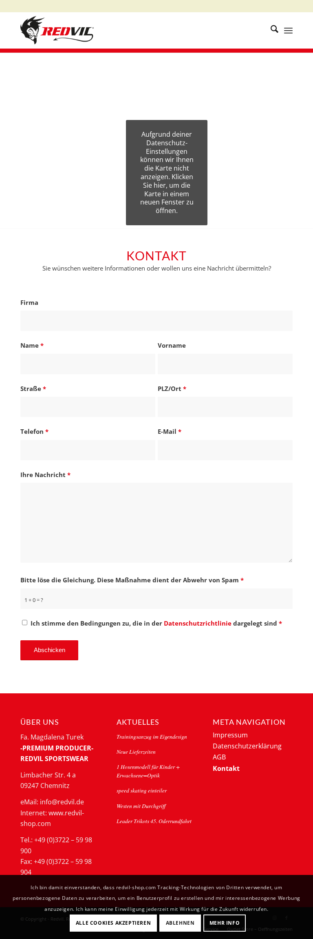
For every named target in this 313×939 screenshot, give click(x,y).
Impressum (230, 734)
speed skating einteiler (142, 790)
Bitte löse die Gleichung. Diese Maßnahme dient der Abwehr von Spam (132, 580)
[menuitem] (270, 30)
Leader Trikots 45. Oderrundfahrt (154, 821)
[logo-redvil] (57, 30)
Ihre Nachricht (45, 475)
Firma (29, 302)
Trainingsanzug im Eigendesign (152, 736)
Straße (33, 388)
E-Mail (169, 431)
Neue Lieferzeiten (136, 751)
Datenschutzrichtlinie (198, 623)
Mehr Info (224, 922)
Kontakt (226, 768)
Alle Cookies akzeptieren (113, 922)
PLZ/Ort (172, 388)
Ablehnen (180, 922)
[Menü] (288, 30)
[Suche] (270, 30)
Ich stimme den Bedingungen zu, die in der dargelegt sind (156, 623)
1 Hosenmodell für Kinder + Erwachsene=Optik (148, 771)
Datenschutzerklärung (247, 745)
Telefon (34, 431)
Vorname (172, 345)
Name (32, 345)
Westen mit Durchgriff (141, 806)
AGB (219, 757)
